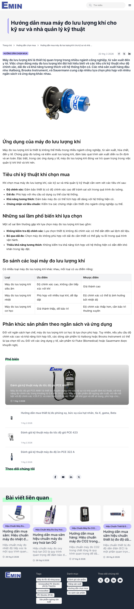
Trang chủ (7, 45)
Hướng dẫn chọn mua (26, 45)
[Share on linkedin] (129, 54)
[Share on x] (124, 54)
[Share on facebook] (119, 54)
